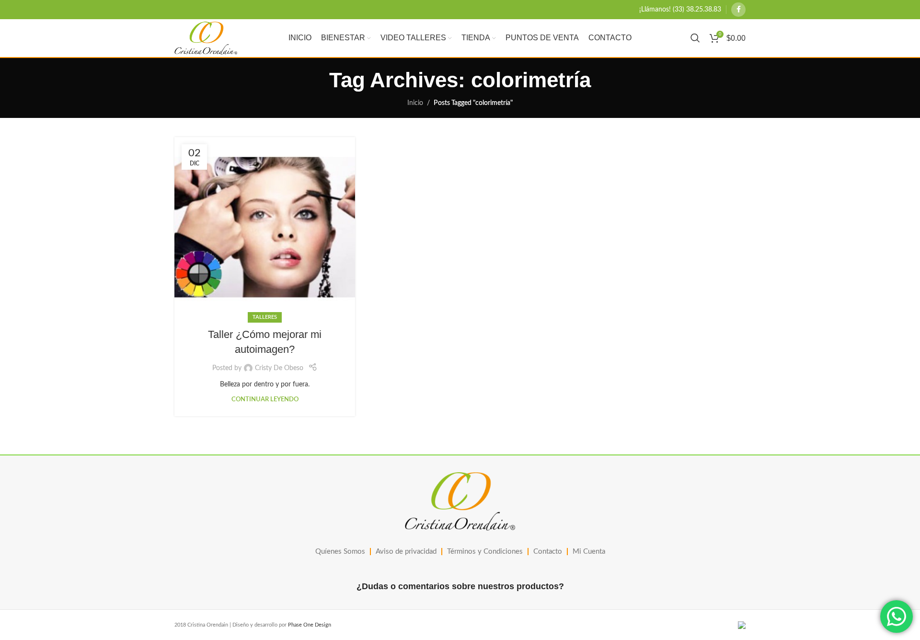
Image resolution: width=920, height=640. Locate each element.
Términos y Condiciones (485, 551)
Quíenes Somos (340, 551)
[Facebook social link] (738, 9)
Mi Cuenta (589, 551)
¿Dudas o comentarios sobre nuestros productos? (460, 586)
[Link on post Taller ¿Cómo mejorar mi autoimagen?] (264, 227)
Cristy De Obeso (279, 368)
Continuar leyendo (265, 399)
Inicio (415, 103)
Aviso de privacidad (406, 551)
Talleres (265, 317)
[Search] (695, 37)
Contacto (547, 551)
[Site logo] (205, 38)
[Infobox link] (680, 9)
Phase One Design (309, 625)
